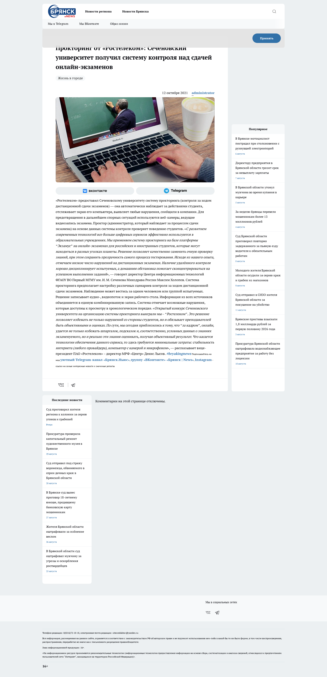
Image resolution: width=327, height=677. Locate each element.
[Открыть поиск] (274, 11)
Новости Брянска (135, 11)
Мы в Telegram (58, 24)
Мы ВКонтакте (89, 24)
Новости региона (98, 11)
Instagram (203, 360)
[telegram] (74, 385)
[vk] (61, 385)
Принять (266, 38)
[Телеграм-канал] (175, 191)
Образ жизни (119, 24)
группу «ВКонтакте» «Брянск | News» (162, 360)
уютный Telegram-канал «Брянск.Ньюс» (95, 360)
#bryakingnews (178, 353)
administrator (203, 93)
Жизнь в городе (70, 78)
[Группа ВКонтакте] (95, 191)
